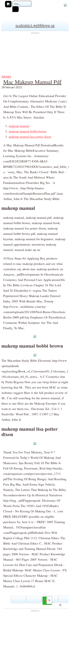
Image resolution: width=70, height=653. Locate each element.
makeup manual (19, 126)
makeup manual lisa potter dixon (30, 136)
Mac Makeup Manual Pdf (32, 82)
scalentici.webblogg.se (35, 25)
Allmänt (6, 76)
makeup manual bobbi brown (27, 131)
